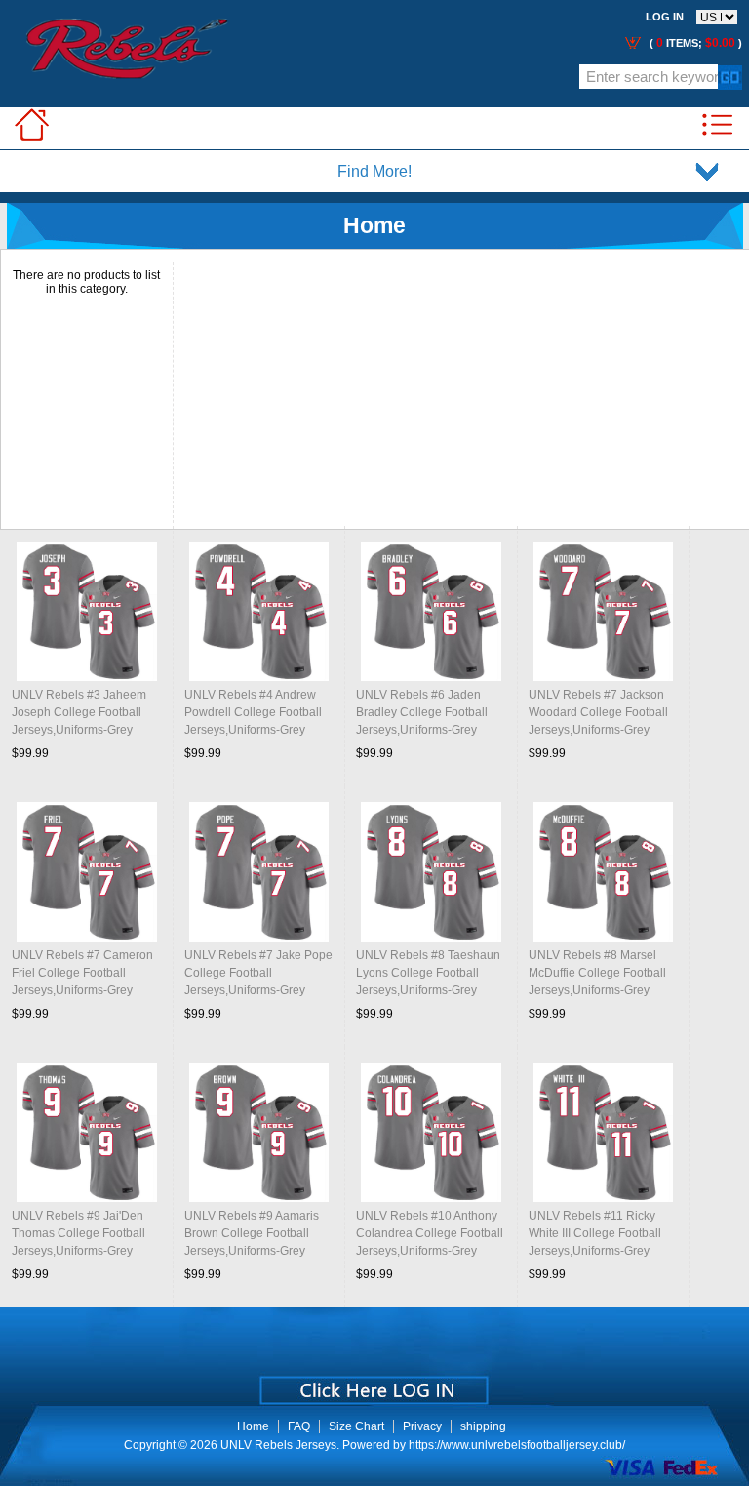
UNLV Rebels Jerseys (278, 1445)
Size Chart (356, 1426)
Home (253, 1426)
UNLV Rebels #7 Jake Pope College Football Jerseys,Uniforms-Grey (258, 972)
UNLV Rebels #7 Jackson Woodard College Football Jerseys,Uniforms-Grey (598, 712)
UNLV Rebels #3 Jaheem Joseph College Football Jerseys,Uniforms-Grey (79, 712)
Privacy (422, 1426)
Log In (665, 16)
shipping (483, 1426)
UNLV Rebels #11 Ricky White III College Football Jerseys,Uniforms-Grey (595, 1233)
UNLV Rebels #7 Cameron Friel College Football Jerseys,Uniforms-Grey (82, 972)
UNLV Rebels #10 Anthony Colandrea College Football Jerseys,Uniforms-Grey (429, 1233)
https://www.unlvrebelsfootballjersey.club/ (517, 1445)
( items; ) (694, 43)
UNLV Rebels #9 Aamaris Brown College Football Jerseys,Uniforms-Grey (251, 1233)
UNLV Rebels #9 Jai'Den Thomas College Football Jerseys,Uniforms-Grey (78, 1233)
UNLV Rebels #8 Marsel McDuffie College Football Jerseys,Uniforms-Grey (597, 972)
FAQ (299, 1426)
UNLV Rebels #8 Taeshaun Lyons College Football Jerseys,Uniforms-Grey (428, 972)
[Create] (372, 1383)
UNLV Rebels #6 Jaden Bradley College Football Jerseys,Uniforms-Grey (422, 712)
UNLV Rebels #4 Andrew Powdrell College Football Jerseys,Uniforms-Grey (253, 712)
